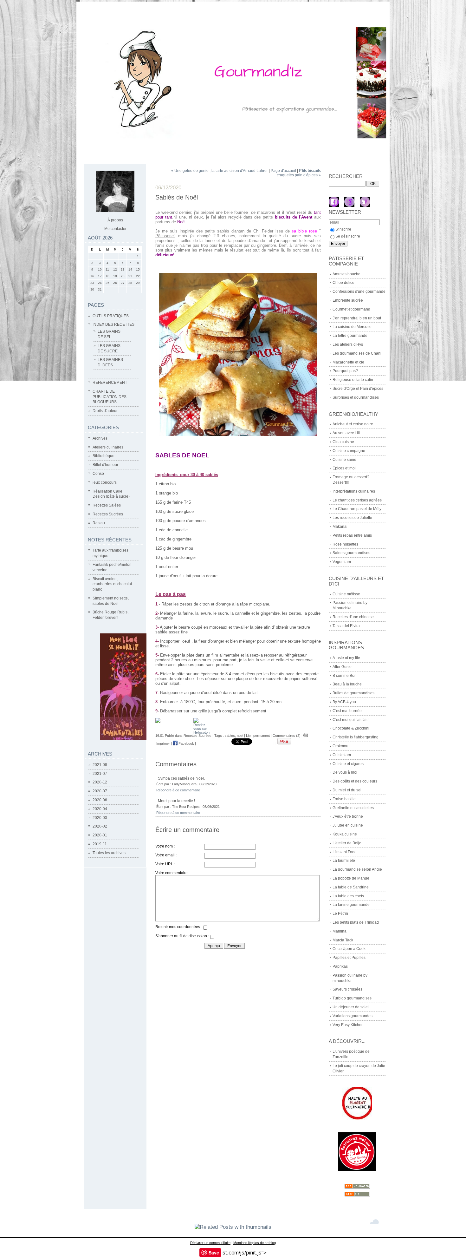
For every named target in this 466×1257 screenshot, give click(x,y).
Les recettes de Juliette (352, 517)
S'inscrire (343, 229)
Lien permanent (258, 735)
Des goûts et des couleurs (355, 781)
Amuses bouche (346, 274)
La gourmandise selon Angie (357, 869)
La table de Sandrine (351, 887)
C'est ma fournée (347, 711)
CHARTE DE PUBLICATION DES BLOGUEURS (109, 396)
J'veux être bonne (348, 816)
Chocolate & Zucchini (351, 728)
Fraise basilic (344, 799)
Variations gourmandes (352, 1016)
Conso (98, 473)
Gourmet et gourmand (351, 309)
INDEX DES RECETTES (113, 324)
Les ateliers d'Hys (348, 344)
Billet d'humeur (105, 464)
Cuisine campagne (349, 450)
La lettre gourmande (350, 335)
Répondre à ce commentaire (178, 790)
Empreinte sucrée (348, 300)
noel (240, 735)
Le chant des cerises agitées (357, 500)
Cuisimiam (342, 755)
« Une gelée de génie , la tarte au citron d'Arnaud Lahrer (219, 170)
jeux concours (105, 482)
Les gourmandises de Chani (357, 353)
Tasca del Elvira (346, 626)
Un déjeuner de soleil (351, 1007)
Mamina (339, 931)
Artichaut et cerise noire (353, 424)
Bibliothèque (103, 456)
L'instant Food (345, 852)
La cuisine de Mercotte (352, 326)
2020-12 (100, 782)
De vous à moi (345, 772)
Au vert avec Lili (346, 433)
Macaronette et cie (348, 362)
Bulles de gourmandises (353, 693)
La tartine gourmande (351, 904)
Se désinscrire (347, 236)
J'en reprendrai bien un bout (357, 318)
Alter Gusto (342, 667)
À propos (115, 220)
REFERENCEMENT (110, 382)
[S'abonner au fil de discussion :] (212, 937)
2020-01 (100, 835)
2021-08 (100, 765)
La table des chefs (348, 896)
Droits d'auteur (105, 411)
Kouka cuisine (345, 834)
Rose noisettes (345, 544)
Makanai (340, 526)
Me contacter (115, 228)
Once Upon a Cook (349, 948)
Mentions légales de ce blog (254, 1243)
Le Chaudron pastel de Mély (357, 509)
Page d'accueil (283, 170)
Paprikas (340, 966)
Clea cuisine (343, 442)
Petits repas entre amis (352, 535)
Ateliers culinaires (108, 447)
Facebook (186, 743)
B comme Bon (345, 675)
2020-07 (100, 791)
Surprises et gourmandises (356, 397)
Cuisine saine (344, 459)
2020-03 (100, 817)
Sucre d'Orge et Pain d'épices (358, 388)
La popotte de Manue (351, 878)
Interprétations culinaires (354, 491)
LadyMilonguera (184, 784)
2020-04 (100, 809)
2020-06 (100, 800)
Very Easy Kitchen (348, 1025)
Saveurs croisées (347, 989)
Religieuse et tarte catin (353, 379)
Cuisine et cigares (348, 764)
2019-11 (100, 844)
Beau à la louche (347, 684)
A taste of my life (346, 658)
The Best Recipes (186, 807)
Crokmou (340, 746)
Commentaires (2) (287, 735)
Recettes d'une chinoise (353, 617)
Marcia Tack (343, 940)
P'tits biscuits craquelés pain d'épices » (299, 172)
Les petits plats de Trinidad (356, 922)
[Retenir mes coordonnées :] (205, 928)
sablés (230, 735)
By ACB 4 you (344, 702)
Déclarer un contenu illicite (210, 1243)
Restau (99, 523)
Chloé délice (343, 282)
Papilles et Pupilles (349, 957)
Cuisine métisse (346, 594)
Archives (100, 438)
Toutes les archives (109, 853)
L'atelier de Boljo (347, 843)
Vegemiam (342, 562)
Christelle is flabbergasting (356, 737)
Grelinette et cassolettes (353, 808)
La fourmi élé (344, 860)
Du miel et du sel (347, 790)
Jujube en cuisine (348, 825)
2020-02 (100, 826)
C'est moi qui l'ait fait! (350, 719)
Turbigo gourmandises (352, 998)
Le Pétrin (340, 913)
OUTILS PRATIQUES (111, 316)
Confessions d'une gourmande (359, 291)
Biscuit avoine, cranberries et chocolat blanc (112, 584)
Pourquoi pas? (345, 371)
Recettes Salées (107, 505)
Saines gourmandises (351, 553)
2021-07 (100, 773)
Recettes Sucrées (108, 514)
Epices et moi (344, 468)
